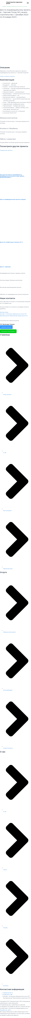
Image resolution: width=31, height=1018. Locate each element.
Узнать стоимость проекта (7, 76)
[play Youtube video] (15, 27)
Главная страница (6, 6)
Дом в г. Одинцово (5, 266)
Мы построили (23, 6)
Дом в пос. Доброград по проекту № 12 (11, 242)
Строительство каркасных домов (14, 3)
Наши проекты (15, 6)
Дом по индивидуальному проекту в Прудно (13, 199)
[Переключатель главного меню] (28, 3)
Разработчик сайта (5, 1010)
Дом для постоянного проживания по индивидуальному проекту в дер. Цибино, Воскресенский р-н (12, 176)
